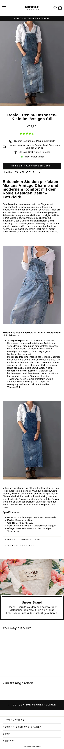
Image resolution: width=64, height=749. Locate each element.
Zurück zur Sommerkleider (34, 705)
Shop (6, 734)
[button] (27, 133)
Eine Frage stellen (20, 546)
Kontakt (9, 741)
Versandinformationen (22, 540)
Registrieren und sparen (22, 727)
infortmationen (15, 720)
